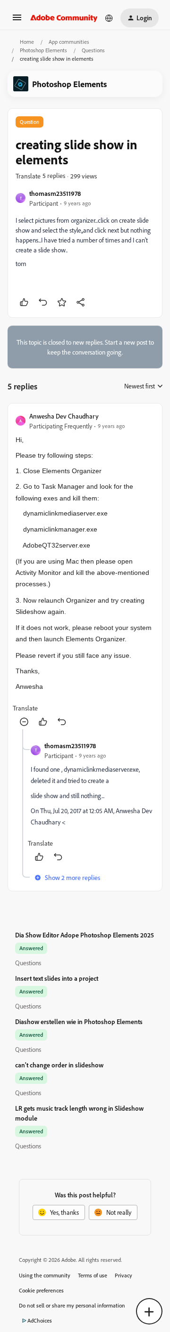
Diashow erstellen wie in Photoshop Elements (79, 1021)
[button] (17, 20)
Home (27, 41)
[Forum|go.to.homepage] (64, 17)
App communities (69, 41)
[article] (85, 570)
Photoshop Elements (43, 50)
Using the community (44, 1275)
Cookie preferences (41, 1290)
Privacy (123, 1275)
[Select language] (109, 17)
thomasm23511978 (55, 193)
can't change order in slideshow (59, 1065)
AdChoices (39, 1320)
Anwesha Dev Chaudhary (64, 416)
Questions (93, 50)
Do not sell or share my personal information (72, 1305)
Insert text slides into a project (56, 978)
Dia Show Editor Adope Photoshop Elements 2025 (84, 935)
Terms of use (92, 1275)
